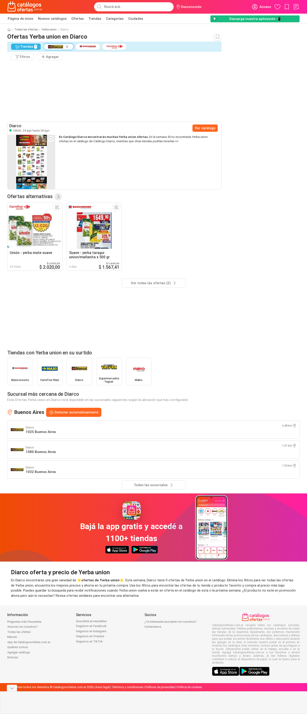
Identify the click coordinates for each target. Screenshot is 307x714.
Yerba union (49, 29)
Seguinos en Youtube (90, 636)
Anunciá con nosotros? (22, 626)
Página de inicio (20, 19)
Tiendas (94, 19)
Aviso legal (102, 687)
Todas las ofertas (26, 29)
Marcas (12, 637)
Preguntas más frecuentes (24, 621)
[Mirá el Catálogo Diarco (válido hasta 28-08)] (31, 162)
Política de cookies (189, 687)
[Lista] (296, 6)
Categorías (115, 19)
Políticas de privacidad (160, 687)
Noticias (12, 657)
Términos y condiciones (127, 687)
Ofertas (77, 19)
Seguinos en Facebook (91, 626)
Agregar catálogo (18, 652)
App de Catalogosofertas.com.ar (28, 642)
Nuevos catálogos (52, 19)
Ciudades (135, 19)
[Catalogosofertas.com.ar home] (24, 6)
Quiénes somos (17, 647)
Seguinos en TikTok (89, 641)
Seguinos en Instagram (91, 631)
